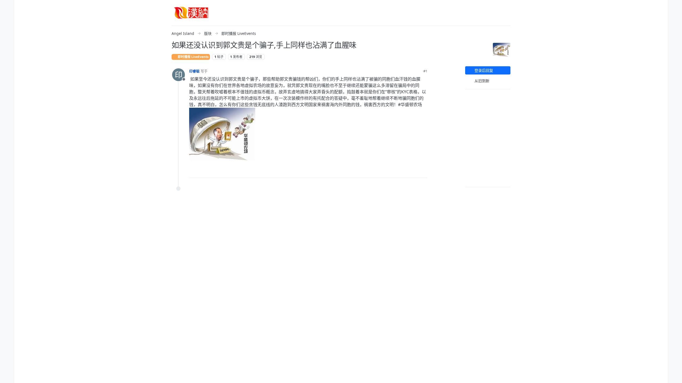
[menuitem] (675, 6)
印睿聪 (194, 71)
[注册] (675, 17)
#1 (425, 71)
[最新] (7, 6)
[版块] (7, 27)
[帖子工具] (423, 171)
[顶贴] (394, 171)
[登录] (675, 6)
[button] (7, 38)
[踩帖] (412, 171)
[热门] (7, 17)
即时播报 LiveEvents (193, 57)
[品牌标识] (191, 12)
